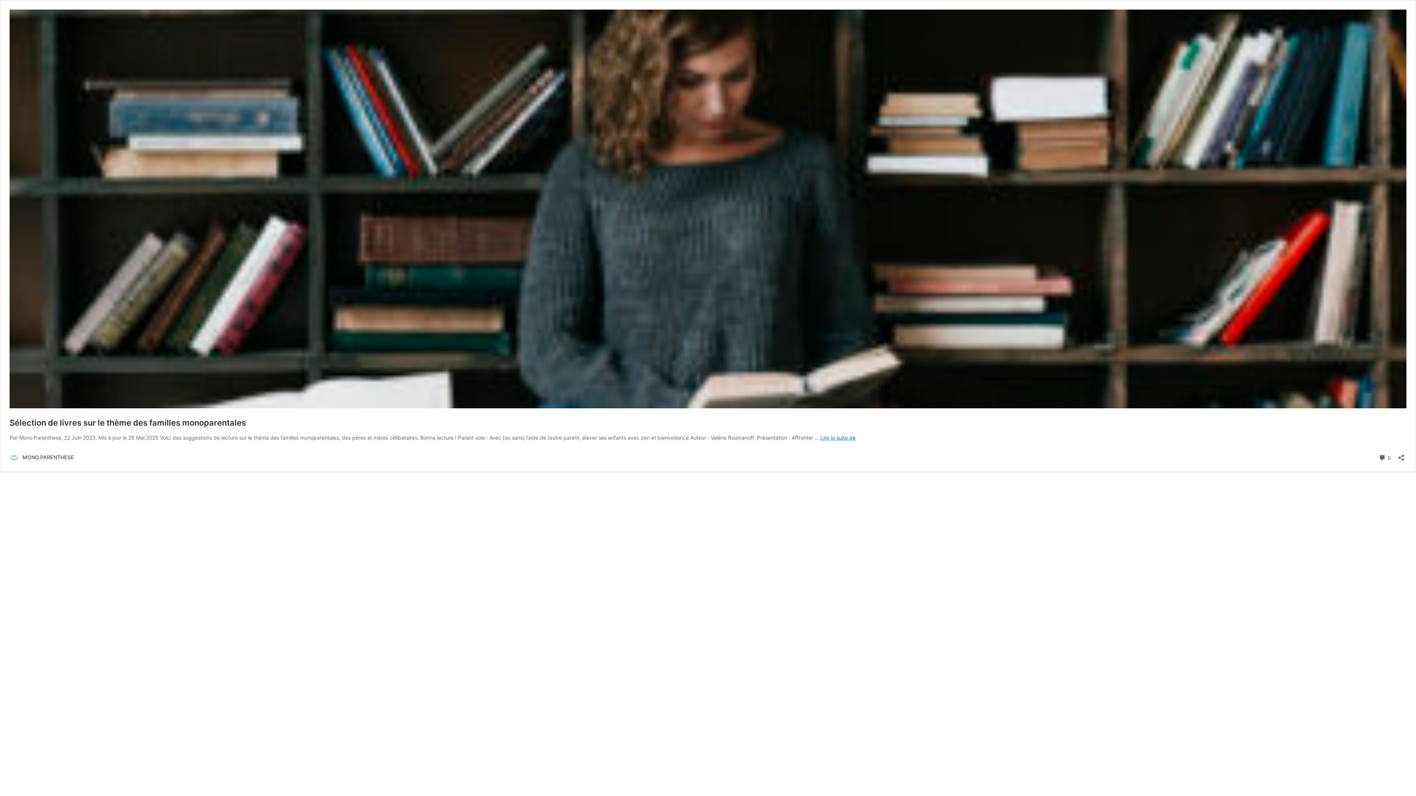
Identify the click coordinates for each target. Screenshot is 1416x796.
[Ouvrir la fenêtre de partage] (1401, 455)
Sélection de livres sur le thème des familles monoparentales (128, 422)
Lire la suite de (838, 437)
